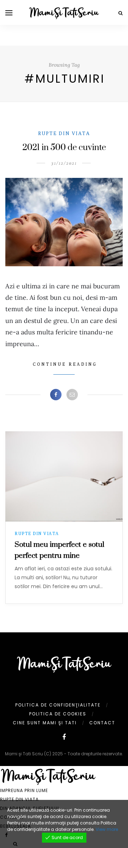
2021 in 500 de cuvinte (64, 147)
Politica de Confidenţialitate (58, 705)
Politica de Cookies (57, 714)
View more (107, 829)
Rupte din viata (64, 133)
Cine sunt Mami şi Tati (45, 723)
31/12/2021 (64, 163)
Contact (102, 723)
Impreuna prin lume (24, 790)
